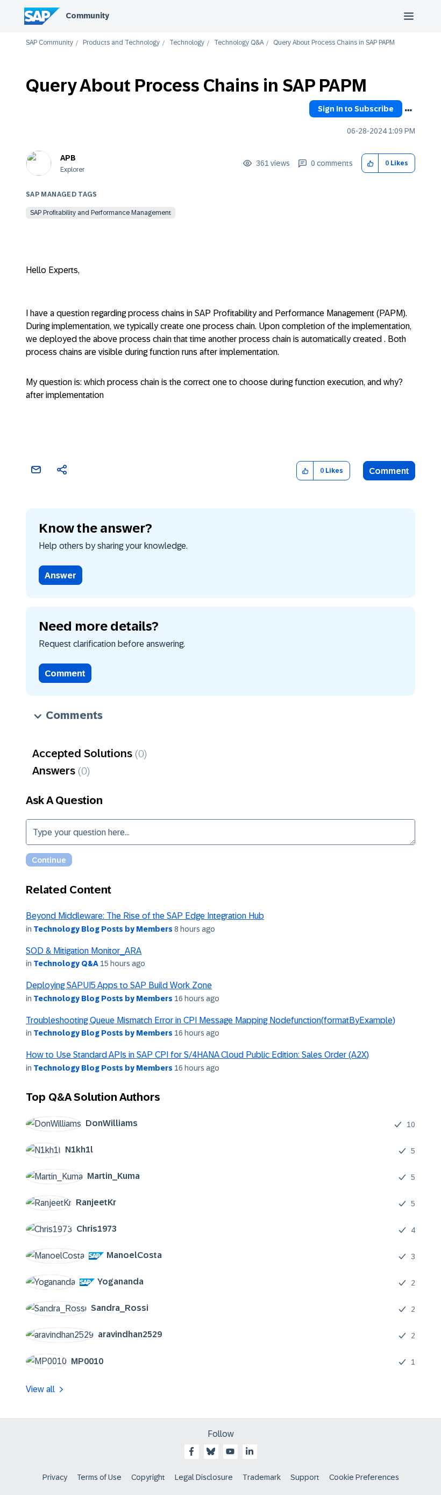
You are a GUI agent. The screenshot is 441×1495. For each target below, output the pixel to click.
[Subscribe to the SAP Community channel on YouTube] (230, 1451)
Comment (389, 471)
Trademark (262, 1477)
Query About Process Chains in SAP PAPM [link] (334, 42)
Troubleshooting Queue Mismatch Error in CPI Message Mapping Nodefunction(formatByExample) (210, 1020)
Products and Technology (121, 42)
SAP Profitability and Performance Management (100, 212)
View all (40, 1389)
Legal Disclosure (204, 1477)
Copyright (148, 1477)
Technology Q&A (239, 42)
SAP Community (49, 42)
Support (304, 1477)
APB (68, 157)
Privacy (54, 1477)
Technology (186, 42)
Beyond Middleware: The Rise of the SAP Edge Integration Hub (145, 915)
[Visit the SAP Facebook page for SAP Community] (191, 1451)
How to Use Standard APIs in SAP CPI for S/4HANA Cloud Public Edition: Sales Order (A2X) (197, 1054)
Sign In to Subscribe (356, 108)
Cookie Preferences (364, 1477)
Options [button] (408, 110)
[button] (370, 163)
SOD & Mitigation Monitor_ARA (83, 950)
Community (87, 15)
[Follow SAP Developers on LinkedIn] (249, 1451)
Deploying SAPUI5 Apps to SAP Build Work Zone (119, 985)
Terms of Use (99, 1477)
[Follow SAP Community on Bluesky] (211, 1451)
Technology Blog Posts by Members (103, 929)
